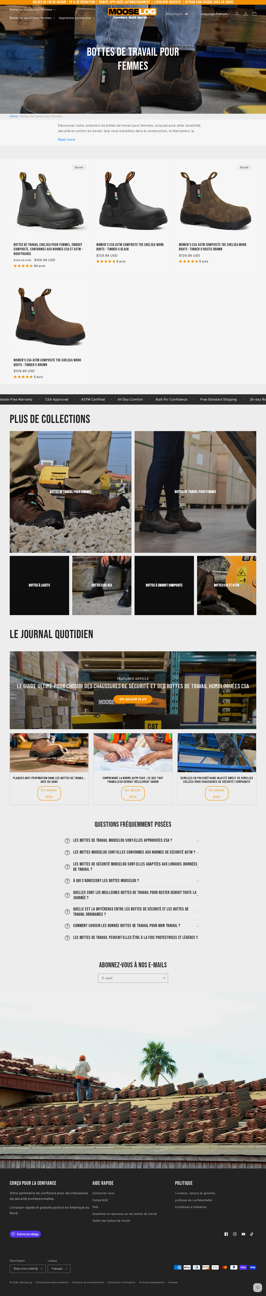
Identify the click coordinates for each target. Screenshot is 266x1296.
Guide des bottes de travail (111, 1220)
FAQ (95, 1207)
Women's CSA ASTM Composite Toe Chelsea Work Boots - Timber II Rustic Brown (213, 247)
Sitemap (173, 1282)
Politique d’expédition (152, 1282)
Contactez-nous (103, 1193)
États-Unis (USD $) (26, 1268)
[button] (32, 9)
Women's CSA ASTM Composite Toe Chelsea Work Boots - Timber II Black (130, 247)
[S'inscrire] (163, 978)
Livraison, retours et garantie (195, 1193)
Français (57, 1268)
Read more (66, 139)
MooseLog (26, 1282)
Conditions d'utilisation (190, 1207)
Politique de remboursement (52, 1282)
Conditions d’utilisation (121, 1282)
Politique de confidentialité (88, 1282)
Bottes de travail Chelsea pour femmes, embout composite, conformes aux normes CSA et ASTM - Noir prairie (48, 249)
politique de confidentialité (193, 1200)
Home (14, 116)
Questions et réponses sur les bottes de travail (124, 1213)
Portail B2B (100, 1200)
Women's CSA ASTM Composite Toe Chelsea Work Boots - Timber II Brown (47, 362)
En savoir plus (133, 699)
